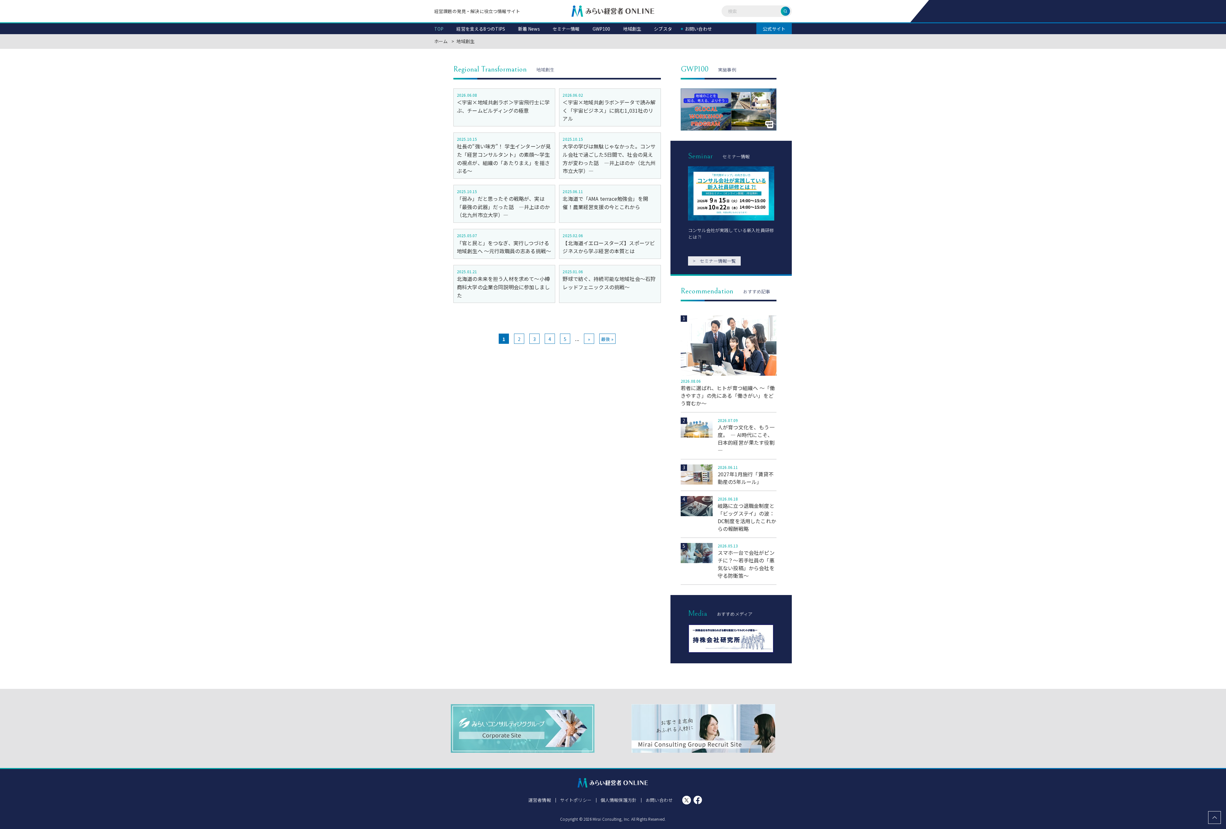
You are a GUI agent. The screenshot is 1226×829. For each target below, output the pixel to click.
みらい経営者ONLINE (613, 11)
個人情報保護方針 (619, 800)
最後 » (607, 339)
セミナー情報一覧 (714, 261)
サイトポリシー (576, 800)
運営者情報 (539, 800)
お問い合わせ (659, 800)
